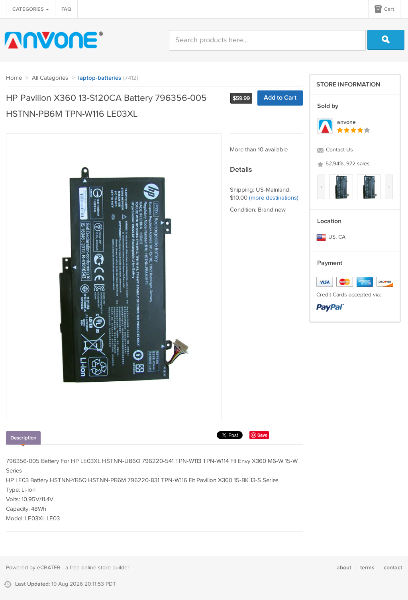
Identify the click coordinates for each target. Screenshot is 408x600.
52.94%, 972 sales (347, 164)
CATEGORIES (28, 9)
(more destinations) (273, 197)
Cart (388, 9)
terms (367, 567)
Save (262, 435)
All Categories (50, 78)
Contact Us (338, 150)
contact (393, 567)
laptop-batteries (99, 78)
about (344, 567)
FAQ (66, 9)
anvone (346, 122)
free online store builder (99, 568)
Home (14, 78)
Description (23, 438)
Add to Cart (280, 98)
